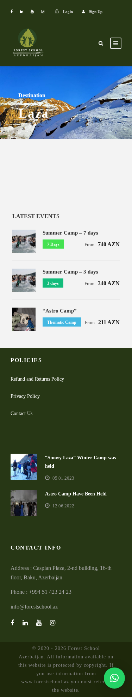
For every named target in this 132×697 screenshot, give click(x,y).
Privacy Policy (25, 396)
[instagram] (42, 11)
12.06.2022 (63, 505)
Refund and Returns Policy (37, 379)
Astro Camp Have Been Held (76, 494)
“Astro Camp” (60, 311)
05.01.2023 (63, 478)
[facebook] (12, 11)
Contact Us (21, 413)
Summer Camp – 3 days (70, 272)
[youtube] (32, 11)
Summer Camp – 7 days (70, 233)
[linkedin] (21, 11)
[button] (114, 678)
